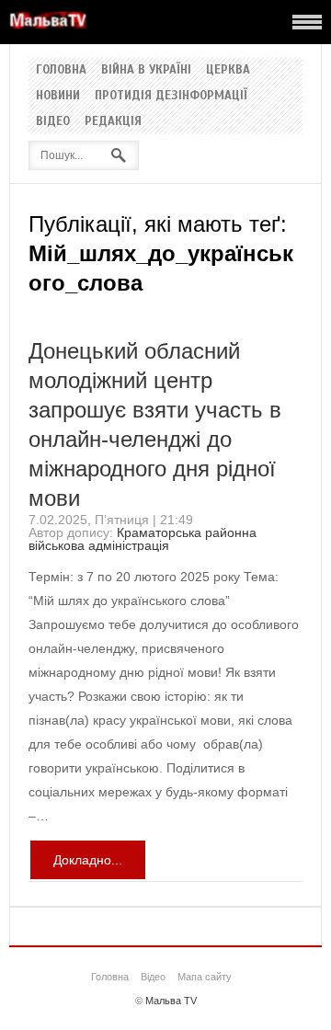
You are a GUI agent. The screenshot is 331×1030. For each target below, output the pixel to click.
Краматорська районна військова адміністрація (143, 539)
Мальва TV (171, 1000)
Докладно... (87, 860)
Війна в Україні (146, 70)
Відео (53, 121)
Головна (61, 70)
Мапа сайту (204, 976)
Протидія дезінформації (171, 95)
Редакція (113, 121)
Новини (58, 95)
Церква (228, 70)
